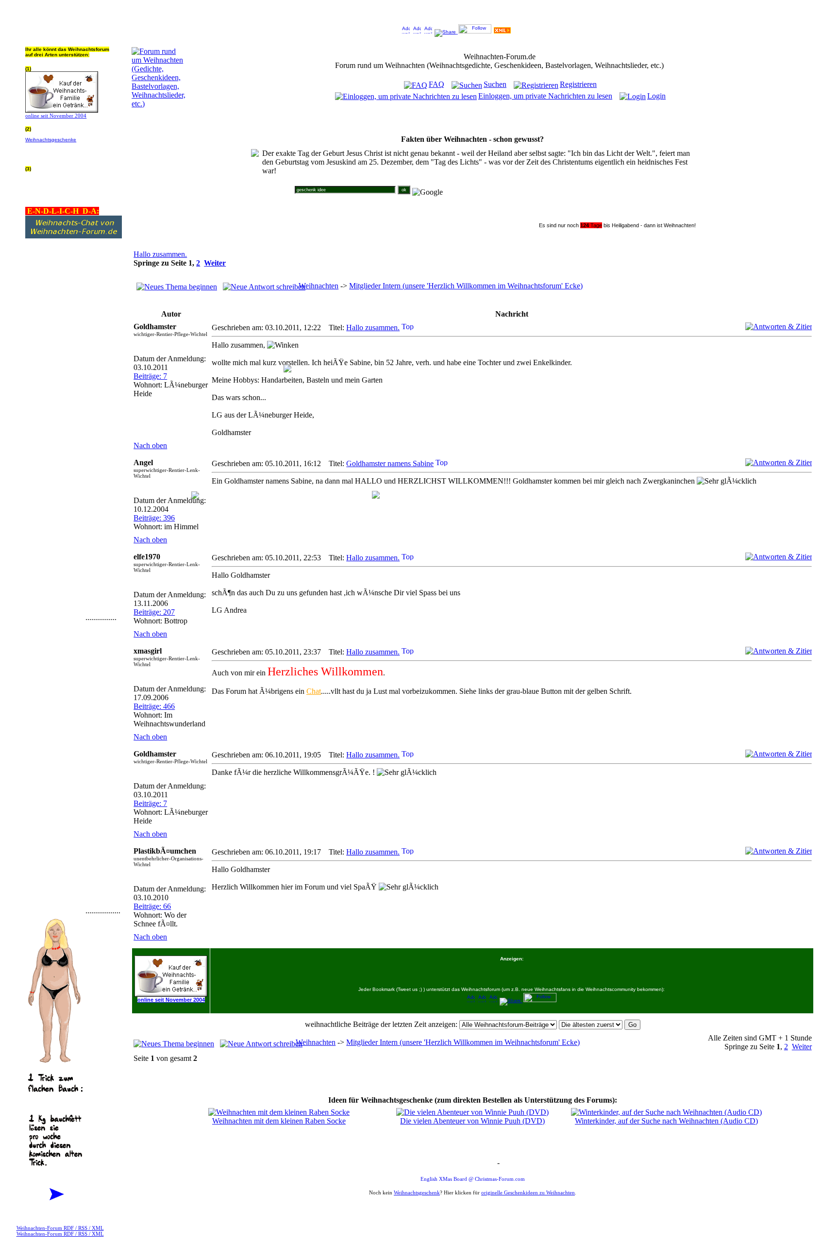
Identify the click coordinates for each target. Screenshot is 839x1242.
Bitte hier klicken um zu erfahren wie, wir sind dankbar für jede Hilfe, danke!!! (72, 150)
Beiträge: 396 (154, 518)
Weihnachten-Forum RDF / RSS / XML (60, 1228)
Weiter (215, 263)
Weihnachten (318, 286)
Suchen (495, 84)
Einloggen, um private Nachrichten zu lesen (545, 96)
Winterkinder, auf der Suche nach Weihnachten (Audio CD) (666, 1121)
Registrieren (578, 84)
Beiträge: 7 (150, 376)
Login (656, 96)
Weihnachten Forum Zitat (470, 1163)
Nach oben (150, 445)
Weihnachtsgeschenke (50, 139)
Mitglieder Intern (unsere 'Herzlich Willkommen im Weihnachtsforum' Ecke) (466, 286)
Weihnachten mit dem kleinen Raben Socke (279, 1121)
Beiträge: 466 (154, 706)
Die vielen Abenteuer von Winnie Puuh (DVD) (472, 1121)
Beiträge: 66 (152, 906)
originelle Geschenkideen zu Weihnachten (528, 1192)
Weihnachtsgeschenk (417, 1192)
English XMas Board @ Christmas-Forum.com (472, 1179)
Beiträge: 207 (154, 612)
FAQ (436, 84)
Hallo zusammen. (160, 254)
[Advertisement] (54, 474)
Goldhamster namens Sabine (390, 463)
